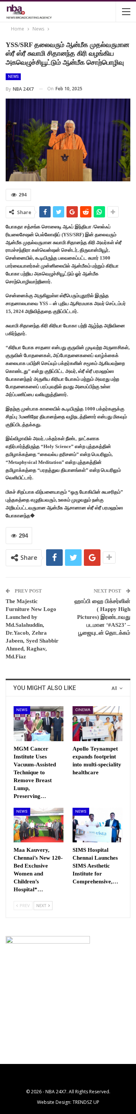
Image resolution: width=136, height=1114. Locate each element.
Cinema (82, 710)
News (13, 76)
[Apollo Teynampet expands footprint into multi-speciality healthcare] (97, 723)
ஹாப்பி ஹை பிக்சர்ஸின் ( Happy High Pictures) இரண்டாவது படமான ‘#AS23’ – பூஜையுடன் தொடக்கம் (102, 617)
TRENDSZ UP (86, 1102)
